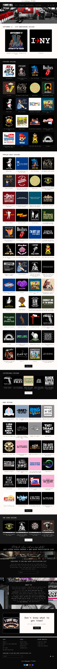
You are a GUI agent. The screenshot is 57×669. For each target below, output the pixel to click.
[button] (30, 5)
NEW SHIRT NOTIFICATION (8, 649)
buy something (24, 601)
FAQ (3, 645)
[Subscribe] (37, 572)
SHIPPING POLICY (23, 647)
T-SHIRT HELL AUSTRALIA (42, 645)
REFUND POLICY (23, 645)
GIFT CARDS (5, 647)
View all (28, 366)
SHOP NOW (37, 627)
